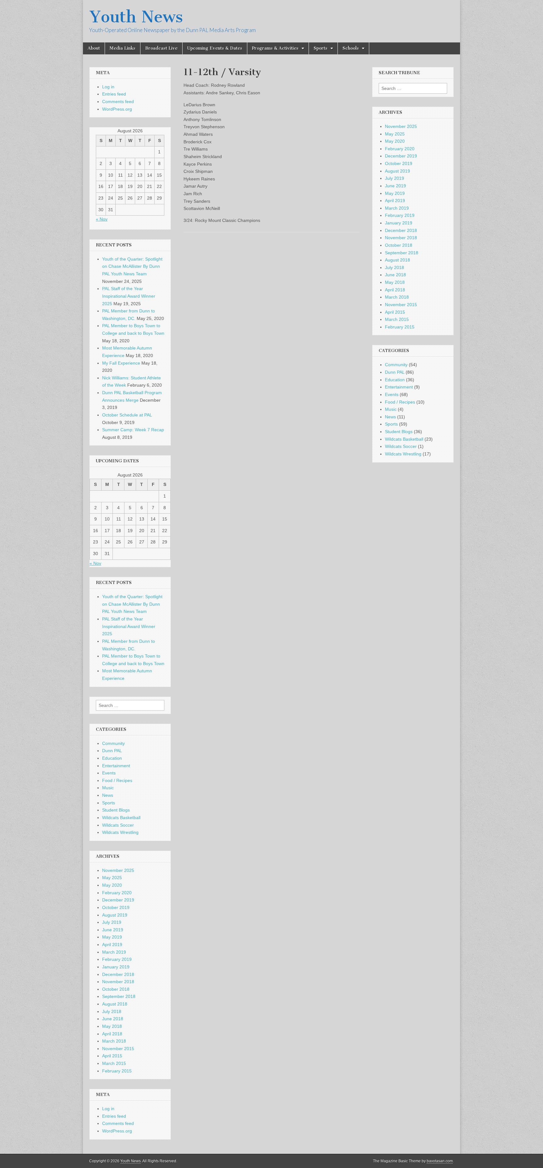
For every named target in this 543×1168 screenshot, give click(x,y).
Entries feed (114, 93)
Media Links (122, 48)
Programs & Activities (275, 48)
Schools (351, 48)
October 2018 (115, 989)
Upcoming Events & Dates (214, 48)
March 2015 (114, 1063)
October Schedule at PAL (127, 414)
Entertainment (116, 765)
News (107, 795)
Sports (320, 48)
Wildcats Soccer (118, 825)
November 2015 (118, 1048)
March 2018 (114, 1041)
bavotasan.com (440, 1161)
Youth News (136, 16)
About (94, 48)
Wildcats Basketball (121, 817)
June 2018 (112, 1018)
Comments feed (118, 101)
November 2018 (118, 981)
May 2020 (112, 885)
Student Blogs (116, 810)
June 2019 (112, 929)
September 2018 (118, 996)
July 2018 (111, 1011)
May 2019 (112, 936)
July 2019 (111, 922)
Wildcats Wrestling (120, 832)
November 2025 (118, 870)
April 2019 (112, 944)
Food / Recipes (117, 780)
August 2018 (114, 1003)
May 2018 (112, 1026)
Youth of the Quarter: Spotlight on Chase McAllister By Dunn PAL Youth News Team (132, 266)
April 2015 (112, 1055)
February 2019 (117, 959)
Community (113, 743)
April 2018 (112, 1033)
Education (112, 758)
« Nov (101, 219)
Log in (108, 86)
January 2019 (115, 966)
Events (109, 772)
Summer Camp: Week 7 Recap (133, 429)
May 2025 (112, 877)
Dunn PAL (112, 750)
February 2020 (117, 892)
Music (108, 787)
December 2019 (118, 899)
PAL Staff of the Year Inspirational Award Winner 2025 (128, 296)
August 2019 (114, 914)
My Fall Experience (121, 363)
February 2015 (117, 1070)
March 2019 (114, 952)
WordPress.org (117, 109)
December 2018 (118, 974)
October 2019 (115, 907)
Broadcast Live (161, 48)
